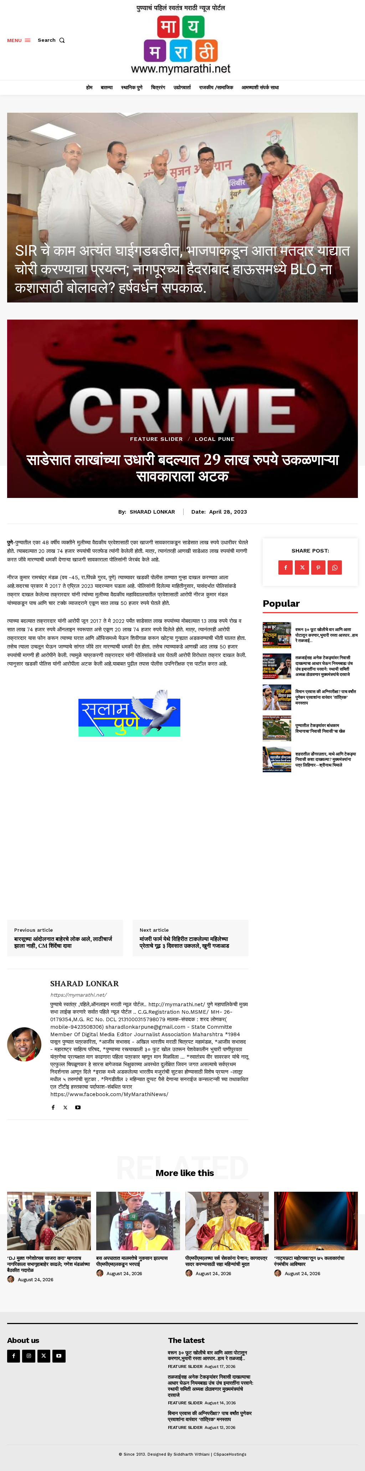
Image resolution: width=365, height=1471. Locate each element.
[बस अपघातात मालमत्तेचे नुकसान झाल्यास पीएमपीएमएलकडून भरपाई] (138, 1221)
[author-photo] (11, 1279)
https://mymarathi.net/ (78, 995)
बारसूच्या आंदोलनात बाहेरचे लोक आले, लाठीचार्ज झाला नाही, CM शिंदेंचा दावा (63, 942)
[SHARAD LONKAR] (24, 1044)
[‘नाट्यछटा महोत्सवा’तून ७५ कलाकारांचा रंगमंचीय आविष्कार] (316, 1221)
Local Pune (215, 439)
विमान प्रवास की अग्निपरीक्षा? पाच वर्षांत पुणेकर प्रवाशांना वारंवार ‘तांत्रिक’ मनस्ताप (325, 697)
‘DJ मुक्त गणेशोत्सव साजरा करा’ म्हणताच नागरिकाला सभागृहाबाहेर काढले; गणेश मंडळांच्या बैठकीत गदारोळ (48, 1264)
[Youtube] (78, 1106)
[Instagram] (28, 1356)
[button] (53, 39)
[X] (65, 1106)
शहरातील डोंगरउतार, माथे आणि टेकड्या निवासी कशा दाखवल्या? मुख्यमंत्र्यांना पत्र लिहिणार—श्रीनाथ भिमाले (325, 759)
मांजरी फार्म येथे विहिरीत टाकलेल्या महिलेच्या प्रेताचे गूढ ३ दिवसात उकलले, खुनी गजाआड (184, 942)
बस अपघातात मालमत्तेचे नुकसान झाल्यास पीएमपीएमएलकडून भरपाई (132, 1261)
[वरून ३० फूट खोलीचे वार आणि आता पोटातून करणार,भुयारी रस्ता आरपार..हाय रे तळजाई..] (277, 635)
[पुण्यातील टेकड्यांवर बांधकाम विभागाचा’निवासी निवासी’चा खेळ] (277, 728)
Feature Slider (156, 439)
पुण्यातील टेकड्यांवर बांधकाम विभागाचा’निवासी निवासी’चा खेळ (320, 728)
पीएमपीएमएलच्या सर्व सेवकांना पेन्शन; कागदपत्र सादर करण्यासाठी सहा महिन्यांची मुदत (226, 1261)
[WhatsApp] (335, 567)
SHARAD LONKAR (152, 512)
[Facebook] (53, 1106)
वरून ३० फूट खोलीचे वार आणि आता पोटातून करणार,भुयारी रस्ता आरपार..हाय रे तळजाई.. (326, 635)
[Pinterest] (318, 567)
